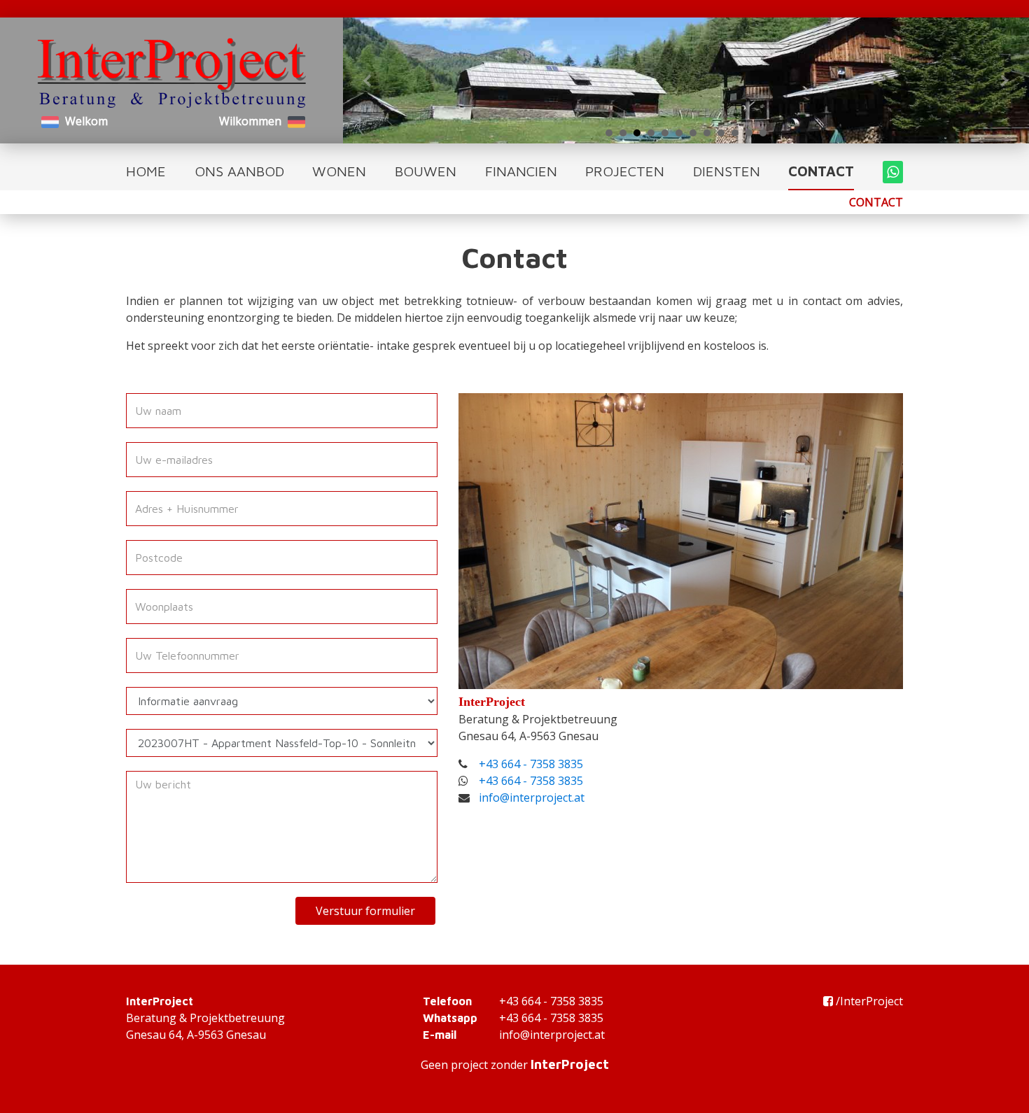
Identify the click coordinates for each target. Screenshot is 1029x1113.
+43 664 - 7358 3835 (531, 764)
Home (146, 171)
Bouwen (425, 171)
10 (735, 132)
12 (763, 132)
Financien (521, 171)
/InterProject (869, 1001)
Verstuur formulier (365, 911)
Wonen (339, 171)
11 (749, 132)
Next (1004, 80)
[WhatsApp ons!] (893, 172)
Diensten (726, 171)
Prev (368, 80)
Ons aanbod (239, 171)
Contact (821, 171)
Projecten (624, 171)
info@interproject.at (531, 797)
